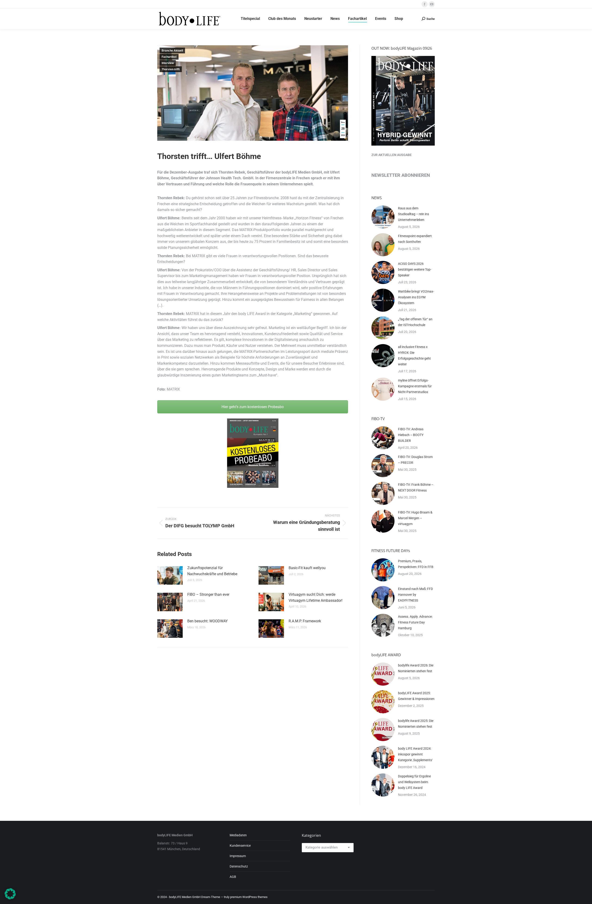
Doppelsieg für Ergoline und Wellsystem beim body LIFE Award (414, 782)
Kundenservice (240, 845)
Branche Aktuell (172, 50)
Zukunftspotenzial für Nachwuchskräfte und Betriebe (212, 571)
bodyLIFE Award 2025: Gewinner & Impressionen (416, 696)
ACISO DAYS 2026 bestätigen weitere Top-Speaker (414, 269)
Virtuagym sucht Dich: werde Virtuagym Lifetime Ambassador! (315, 597)
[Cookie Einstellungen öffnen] (10, 898)
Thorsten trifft (171, 69)
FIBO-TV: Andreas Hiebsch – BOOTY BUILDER (410, 435)
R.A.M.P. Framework (305, 621)
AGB (233, 877)
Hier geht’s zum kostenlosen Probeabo (253, 407)
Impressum (238, 856)
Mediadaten (238, 835)
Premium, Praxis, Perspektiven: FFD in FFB (415, 564)
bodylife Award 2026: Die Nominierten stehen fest (415, 668)
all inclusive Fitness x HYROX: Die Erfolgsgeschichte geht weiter (414, 355)
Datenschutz (239, 866)
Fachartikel (169, 56)
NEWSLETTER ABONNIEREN (400, 175)
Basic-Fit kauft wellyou (307, 568)
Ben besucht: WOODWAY (207, 621)
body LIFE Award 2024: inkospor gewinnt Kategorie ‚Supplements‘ (415, 754)
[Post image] (170, 575)
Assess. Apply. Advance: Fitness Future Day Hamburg (415, 622)
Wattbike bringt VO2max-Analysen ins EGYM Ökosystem (416, 297)
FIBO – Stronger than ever (208, 594)
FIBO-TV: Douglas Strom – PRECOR (415, 459)
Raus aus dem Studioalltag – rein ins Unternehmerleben (413, 214)
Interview (168, 63)
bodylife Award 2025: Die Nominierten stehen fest (415, 723)
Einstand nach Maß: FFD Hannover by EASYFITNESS (415, 594)
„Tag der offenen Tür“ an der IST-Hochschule (415, 322)
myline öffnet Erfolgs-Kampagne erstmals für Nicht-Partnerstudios (415, 386)
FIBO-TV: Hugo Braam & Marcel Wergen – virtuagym (415, 518)
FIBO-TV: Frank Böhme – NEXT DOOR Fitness (415, 487)
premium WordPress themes (249, 897)
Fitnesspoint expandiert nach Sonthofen (415, 239)
